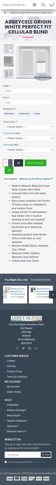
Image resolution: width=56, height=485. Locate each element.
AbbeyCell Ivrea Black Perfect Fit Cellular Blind (43, 291)
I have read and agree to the (26, 462)
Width (5, 86)
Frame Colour (9, 122)
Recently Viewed (40, 279)
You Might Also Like (16, 279)
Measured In (8, 109)
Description (10, 178)
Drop (5, 97)
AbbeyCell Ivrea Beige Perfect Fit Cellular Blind (18, 291)
